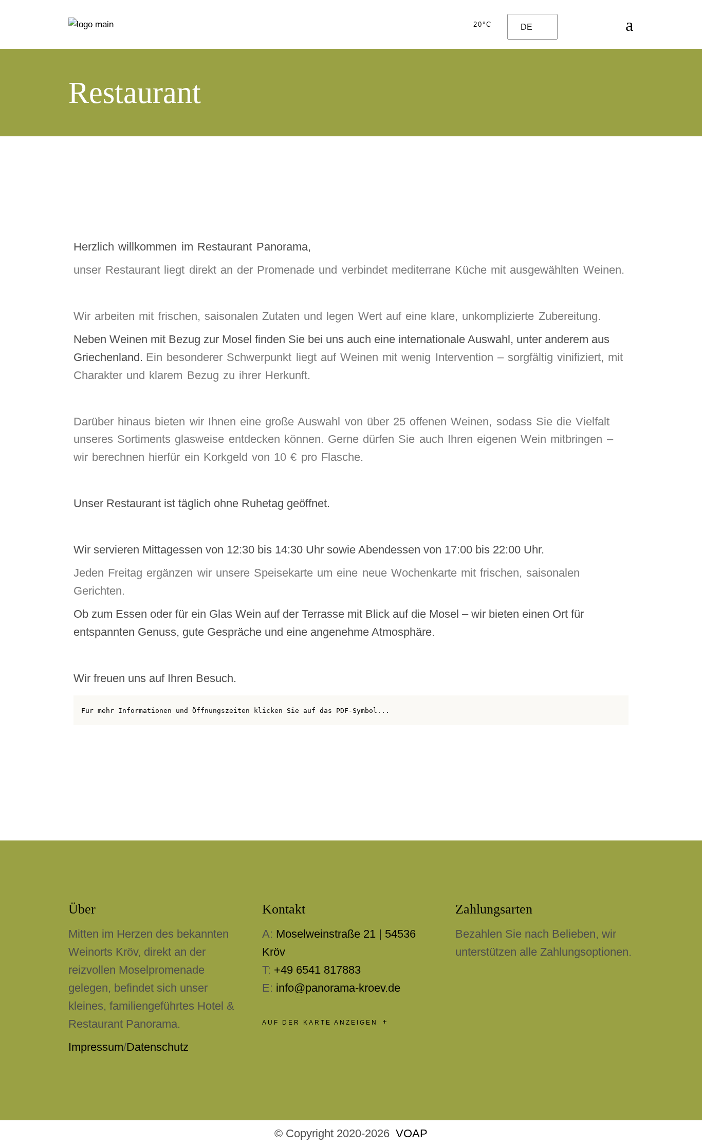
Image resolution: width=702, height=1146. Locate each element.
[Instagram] (114, 206)
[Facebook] (86, 206)
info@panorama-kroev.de (338, 987)
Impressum (95, 1047)
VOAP (412, 1133)
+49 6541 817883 (317, 969)
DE (526, 27)
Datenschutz (157, 1047)
